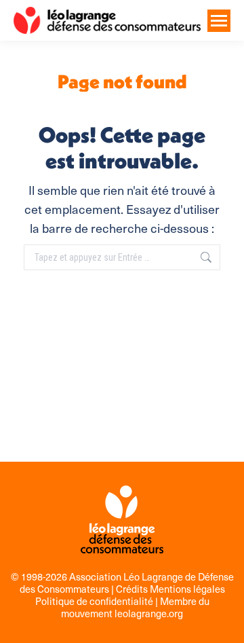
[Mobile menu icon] (218, 21)
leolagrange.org (149, 613)
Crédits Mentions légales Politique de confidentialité (130, 594)
